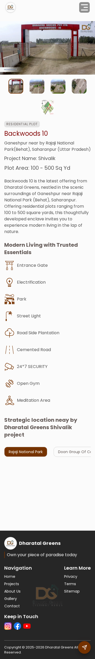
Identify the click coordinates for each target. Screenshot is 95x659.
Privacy (70, 576)
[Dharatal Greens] (10, 7)
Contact (12, 606)
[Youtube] (27, 626)
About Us (12, 591)
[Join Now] (84, 647)
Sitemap (72, 591)
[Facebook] (17, 626)
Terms (70, 584)
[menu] (84, 7)
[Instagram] (8, 626)
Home (9, 576)
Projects (11, 584)
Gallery (10, 598)
